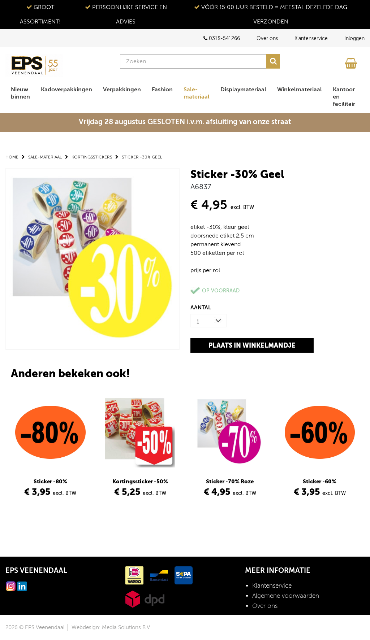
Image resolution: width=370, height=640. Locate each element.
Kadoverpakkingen (66, 89)
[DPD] (144, 599)
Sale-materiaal (197, 93)
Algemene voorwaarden (285, 595)
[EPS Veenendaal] (34, 65)
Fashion (162, 89)
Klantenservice (311, 38)
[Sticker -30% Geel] (92, 258)
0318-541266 (223, 38)
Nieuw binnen (20, 93)
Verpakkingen (122, 89)
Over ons (267, 38)
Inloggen (354, 38)
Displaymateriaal (243, 89)
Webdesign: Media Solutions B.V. (111, 627)
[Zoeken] (273, 61)
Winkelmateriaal (299, 89)
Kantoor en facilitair (344, 96)
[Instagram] (10, 586)
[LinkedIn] (22, 586)
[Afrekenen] (352, 61)
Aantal (200, 307)
